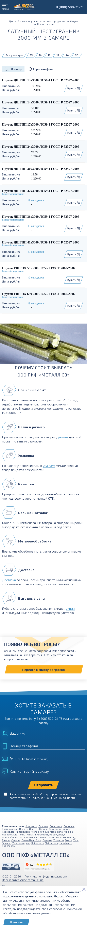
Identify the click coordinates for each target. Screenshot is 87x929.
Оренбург (31, 837)
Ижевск (23, 828)
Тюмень (6, 842)
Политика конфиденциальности (45, 876)
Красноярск (23, 831)
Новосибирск (10, 837)
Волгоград (56, 826)
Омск (22, 837)
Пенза (42, 837)
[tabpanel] (43, 345)
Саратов (47, 840)
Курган (35, 831)
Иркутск (33, 828)
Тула (76, 840)
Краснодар (8, 831)
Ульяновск (18, 842)
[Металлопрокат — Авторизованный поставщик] (11, 866)
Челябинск (65, 842)
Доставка (9, 580)
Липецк (44, 831)
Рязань (6, 840)
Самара (15, 840)
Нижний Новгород (37, 834)
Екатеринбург (10, 828)
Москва (68, 831)
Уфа (28, 842)
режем (63, 437)
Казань (43, 828)
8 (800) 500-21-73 (69, 7)
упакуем (49, 465)
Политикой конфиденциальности (53, 797)
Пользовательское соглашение (23, 880)
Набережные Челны (13, 834)
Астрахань (31, 826)
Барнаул (43, 826)
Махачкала (56, 831)
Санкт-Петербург (31, 840)
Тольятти (58, 840)
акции (70, 608)
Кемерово (55, 828)
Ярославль (8, 845)
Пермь (50, 837)
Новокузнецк (57, 834)
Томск (68, 840)
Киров (65, 828)
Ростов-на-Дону (65, 837)
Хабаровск (37, 842)
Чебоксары (51, 842)
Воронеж (69, 826)
